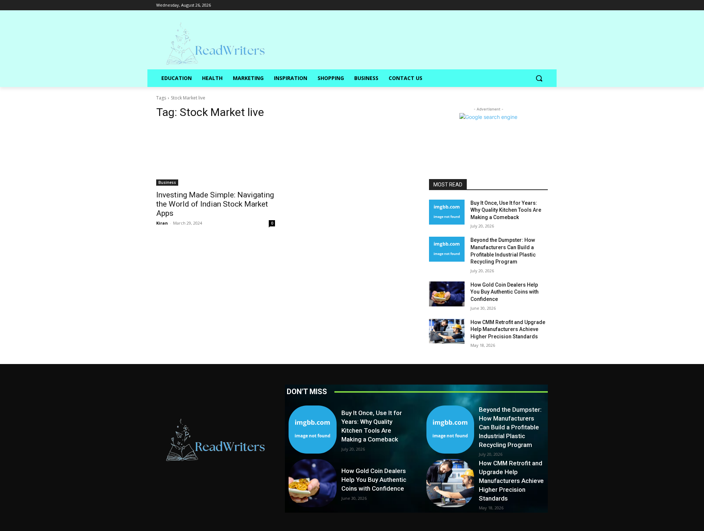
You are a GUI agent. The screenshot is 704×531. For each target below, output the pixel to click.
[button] (539, 78)
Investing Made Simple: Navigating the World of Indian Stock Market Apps (215, 204)
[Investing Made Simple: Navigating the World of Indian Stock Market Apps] (215, 156)
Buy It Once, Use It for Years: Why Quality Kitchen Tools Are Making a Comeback (505, 210)
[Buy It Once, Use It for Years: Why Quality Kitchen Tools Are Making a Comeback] (447, 212)
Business (167, 182)
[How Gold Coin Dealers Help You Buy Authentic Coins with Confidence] (447, 293)
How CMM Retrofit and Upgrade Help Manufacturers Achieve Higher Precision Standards (507, 329)
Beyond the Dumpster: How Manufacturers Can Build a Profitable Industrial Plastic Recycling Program (510, 427)
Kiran (162, 223)
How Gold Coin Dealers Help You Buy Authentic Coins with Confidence (504, 292)
